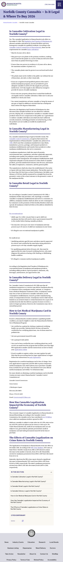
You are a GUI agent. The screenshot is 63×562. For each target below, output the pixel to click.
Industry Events (18, 542)
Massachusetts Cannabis (10, 22)
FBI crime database (37, 448)
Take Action (9, 554)
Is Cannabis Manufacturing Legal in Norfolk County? (28, 481)
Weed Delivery (41, 548)
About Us (33, 554)
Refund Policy (38, 560)
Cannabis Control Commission (19, 139)
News (6, 542)
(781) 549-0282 (50, 4)
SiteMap (55, 554)
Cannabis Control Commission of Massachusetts (25, 47)
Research (42, 542)
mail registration (35, 357)
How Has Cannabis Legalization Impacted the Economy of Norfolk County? (30, 501)
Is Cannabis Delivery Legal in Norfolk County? (26, 491)
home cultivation (32, 49)
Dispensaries (27, 548)
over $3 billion (47, 417)
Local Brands (53, 542)
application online (21, 349)
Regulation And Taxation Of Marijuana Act (38, 41)
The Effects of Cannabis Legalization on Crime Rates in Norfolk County (29, 508)
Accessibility (52, 560)
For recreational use (16, 213)
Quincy (13, 521)
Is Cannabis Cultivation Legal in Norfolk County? (27, 477)
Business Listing (13, 548)
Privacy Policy (11, 560)
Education (31, 542)
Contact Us (44, 554)
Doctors (53, 548)
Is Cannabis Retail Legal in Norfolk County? (25, 486)
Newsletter (21, 554)
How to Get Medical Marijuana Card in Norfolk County (29, 496)
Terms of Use (25, 560)
